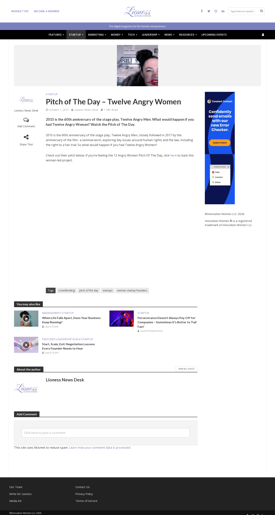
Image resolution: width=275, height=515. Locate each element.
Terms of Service (86, 501)
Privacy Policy (84, 494)
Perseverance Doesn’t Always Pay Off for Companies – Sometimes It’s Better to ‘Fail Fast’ (167, 322)
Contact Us (82, 487)
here (174, 155)
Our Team (15, 487)
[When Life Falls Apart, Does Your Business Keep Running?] (26, 318)
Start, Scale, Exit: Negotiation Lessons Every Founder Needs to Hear (68, 346)
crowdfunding (66, 290)
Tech (131, 34)
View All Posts (186, 368)
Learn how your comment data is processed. (100, 447)
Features (55, 34)
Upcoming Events (214, 34)
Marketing (96, 34)
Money (115, 34)
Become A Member (46, 11)
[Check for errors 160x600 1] (220, 148)
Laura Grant (51, 326)
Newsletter (19, 11)
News (168, 34)
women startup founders (132, 290)
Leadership (149, 34)
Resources (186, 34)
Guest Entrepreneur (151, 330)
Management (51, 313)
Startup (75, 34)
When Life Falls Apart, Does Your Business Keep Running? (71, 320)
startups (108, 290)
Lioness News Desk (26, 110)
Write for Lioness (20, 494)
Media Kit (15, 501)
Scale (76, 339)
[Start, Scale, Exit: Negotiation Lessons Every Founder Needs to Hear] (26, 344)
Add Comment (26, 126)
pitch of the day (88, 290)
